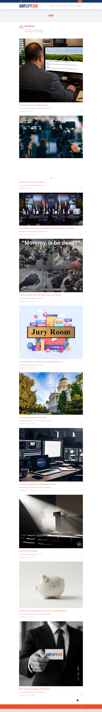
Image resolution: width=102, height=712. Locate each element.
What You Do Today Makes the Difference (34, 689)
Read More (81, 111)
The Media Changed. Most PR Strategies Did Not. (37, 484)
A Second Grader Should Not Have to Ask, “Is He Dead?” (40, 295)
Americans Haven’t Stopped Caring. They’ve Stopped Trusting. (42, 611)
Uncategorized (27, 111)
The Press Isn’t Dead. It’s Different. (32, 182)
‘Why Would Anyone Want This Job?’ (33, 417)
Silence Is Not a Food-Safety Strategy (33, 105)
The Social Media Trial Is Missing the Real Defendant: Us (40, 362)
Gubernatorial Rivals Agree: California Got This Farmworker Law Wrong (46, 228)
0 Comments (32, 111)
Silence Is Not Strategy (28, 551)
